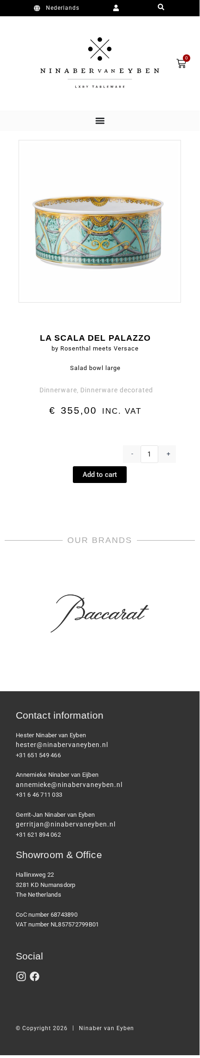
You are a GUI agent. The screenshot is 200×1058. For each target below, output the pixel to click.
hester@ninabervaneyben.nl (62, 744)
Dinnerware (58, 390)
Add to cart (100, 474)
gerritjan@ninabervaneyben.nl (66, 824)
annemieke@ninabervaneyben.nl (69, 784)
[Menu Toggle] (100, 120)
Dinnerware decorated (116, 390)
